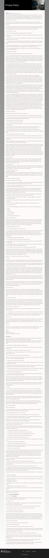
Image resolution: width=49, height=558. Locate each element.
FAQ (23, 551)
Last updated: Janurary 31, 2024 (24, 173)
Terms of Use (28, 551)
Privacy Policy (34, 551)
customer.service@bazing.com (14, 494)
